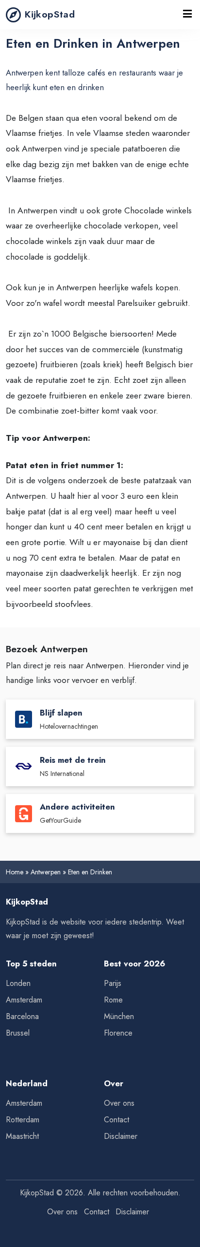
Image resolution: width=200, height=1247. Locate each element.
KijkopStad (50, 14)
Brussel (18, 1033)
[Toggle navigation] (187, 14)
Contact (116, 1119)
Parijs (112, 983)
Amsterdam (24, 999)
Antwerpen (46, 872)
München (119, 1016)
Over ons (119, 1103)
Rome (113, 999)
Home (14, 872)
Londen (18, 983)
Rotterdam (22, 1119)
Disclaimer (120, 1136)
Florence (118, 1033)
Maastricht (22, 1136)
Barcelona (22, 1016)
